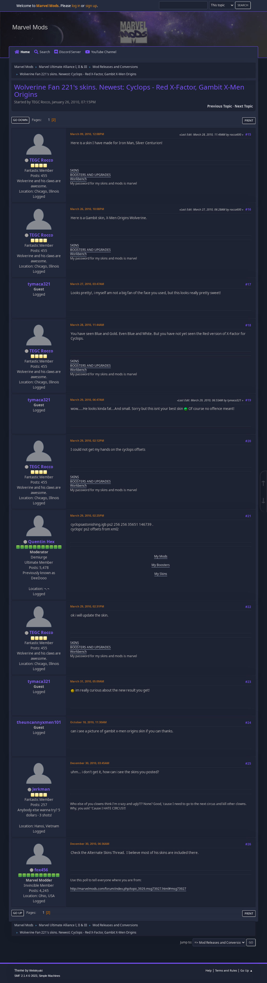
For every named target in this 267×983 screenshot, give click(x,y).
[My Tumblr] (38, 583)
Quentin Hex (41, 541)
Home (25, 52)
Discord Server (70, 52)
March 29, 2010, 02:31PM (87, 606)
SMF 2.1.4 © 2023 (25, 975)
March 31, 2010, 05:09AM (87, 681)
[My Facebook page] (38, 820)
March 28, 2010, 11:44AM (87, 325)
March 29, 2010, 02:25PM (87, 515)
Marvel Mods (30, 27)
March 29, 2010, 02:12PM (87, 440)
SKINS (74, 170)
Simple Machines (49, 975)
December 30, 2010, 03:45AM (89, 763)
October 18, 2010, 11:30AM (88, 722)
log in (76, 5)
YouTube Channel (103, 52)
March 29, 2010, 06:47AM (87, 400)
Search (45, 52)
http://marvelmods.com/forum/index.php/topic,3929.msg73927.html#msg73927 (128, 888)
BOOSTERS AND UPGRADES (90, 175)
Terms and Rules (226, 970)
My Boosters (160, 565)
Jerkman (41, 789)
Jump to (185, 942)
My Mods (160, 556)
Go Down (20, 120)
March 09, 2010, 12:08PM (87, 134)
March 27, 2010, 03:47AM (87, 284)
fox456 (41, 870)
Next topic (244, 106)
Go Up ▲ (246, 970)
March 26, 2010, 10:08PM (87, 209)
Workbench (78, 179)
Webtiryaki (36, 970)
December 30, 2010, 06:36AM (89, 844)
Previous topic (219, 106)
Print (249, 120)
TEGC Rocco (41, 160)
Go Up (17, 913)
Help (208, 970)
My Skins (160, 574)
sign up (91, 5)
